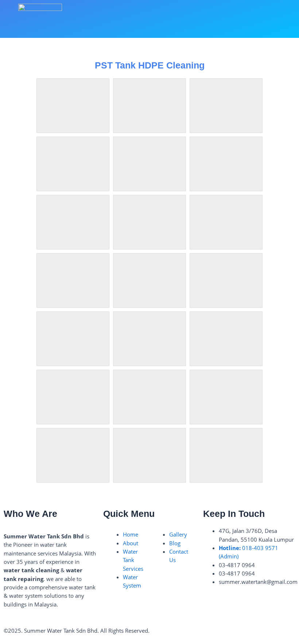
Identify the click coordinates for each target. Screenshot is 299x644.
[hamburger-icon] (269, 19)
